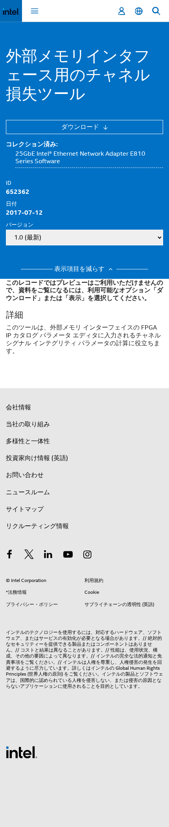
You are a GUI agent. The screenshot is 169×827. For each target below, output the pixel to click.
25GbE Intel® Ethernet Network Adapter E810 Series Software (80, 157)
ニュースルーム (28, 492)
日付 (11, 203)
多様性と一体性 (28, 441)
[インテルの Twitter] (29, 556)
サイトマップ (25, 509)
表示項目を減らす (80, 269)
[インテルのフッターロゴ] (21, 752)
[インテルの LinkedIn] (48, 556)
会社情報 (18, 407)
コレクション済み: (32, 144)
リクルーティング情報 (37, 526)
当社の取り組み (28, 424)
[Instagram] (87, 556)
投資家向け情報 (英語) (37, 458)
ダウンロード (81, 127)
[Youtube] (68, 556)
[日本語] (139, 11)
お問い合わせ (25, 475)
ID (8, 182)
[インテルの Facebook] (9, 556)
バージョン (19, 224)
